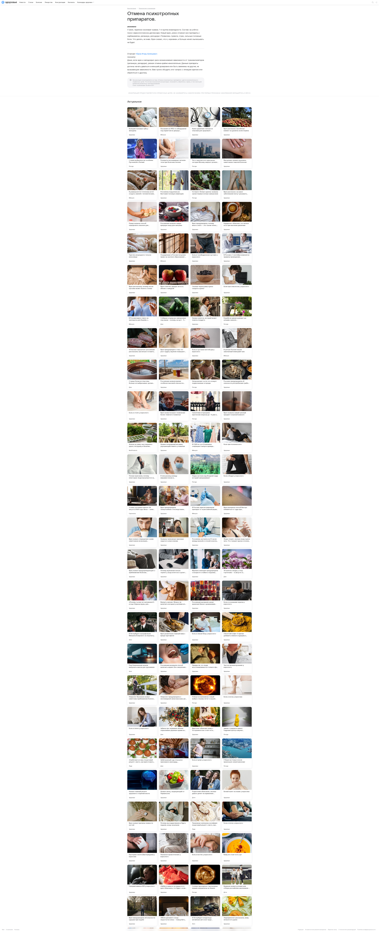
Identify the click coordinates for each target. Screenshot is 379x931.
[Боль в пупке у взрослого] (205, 753)
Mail (3, 929)
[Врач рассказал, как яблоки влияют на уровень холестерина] (237, 122)
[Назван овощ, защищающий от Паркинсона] (174, 785)
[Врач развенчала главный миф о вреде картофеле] (174, 627)
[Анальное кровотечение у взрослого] (174, 848)
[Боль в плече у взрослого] (142, 721)
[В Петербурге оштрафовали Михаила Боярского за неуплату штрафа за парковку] (142, 627)
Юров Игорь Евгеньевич (146, 54)
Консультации (131, 8)
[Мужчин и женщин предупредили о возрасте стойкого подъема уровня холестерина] (205, 564)
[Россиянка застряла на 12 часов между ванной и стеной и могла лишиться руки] (205, 532)
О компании (9, 929)
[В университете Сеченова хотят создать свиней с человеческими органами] (142, 185)
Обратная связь (332, 929)
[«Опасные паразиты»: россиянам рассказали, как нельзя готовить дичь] (142, 343)
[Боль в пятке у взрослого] (237, 816)
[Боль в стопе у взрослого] (142, 406)
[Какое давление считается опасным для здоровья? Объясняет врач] (205, 122)
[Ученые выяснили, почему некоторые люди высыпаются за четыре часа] (142, 469)
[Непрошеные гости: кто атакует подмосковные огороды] (205, 374)
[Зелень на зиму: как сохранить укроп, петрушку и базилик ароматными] (142, 437)
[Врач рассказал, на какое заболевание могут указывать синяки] (237, 185)
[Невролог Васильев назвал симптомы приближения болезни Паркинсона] (142, 690)
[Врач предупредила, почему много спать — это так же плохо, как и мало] (205, 216)
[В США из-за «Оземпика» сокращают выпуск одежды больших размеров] (205, 437)
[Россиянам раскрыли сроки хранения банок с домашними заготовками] (205, 595)
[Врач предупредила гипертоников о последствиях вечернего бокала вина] (174, 501)
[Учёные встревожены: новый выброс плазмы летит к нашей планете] (205, 690)
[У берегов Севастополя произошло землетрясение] (237, 753)
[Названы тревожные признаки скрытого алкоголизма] (174, 532)
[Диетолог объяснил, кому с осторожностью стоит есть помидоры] (205, 721)
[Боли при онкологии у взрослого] (237, 280)
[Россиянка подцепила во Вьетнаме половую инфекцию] (174, 185)
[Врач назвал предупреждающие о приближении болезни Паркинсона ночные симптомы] (142, 564)
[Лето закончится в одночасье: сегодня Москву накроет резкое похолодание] (205, 153)
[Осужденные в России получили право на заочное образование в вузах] (174, 248)
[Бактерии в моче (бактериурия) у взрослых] (142, 848)
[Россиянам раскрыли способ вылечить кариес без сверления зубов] (174, 658)
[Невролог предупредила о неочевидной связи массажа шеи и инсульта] (174, 690)
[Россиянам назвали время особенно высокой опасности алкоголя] (174, 374)
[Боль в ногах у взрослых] (237, 690)
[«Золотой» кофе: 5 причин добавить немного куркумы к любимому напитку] (237, 627)
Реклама (16, 929)
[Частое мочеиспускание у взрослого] (237, 658)
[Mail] (3, 2)
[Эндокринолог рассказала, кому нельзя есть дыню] (237, 911)
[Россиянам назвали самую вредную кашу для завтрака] (174, 216)
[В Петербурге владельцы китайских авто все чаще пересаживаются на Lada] (205, 911)
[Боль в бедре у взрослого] (237, 469)
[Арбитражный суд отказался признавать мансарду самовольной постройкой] (174, 753)
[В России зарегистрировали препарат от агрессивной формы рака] (205, 501)
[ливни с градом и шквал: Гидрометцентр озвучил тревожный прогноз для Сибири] (237, 721)
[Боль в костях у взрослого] (205, 848)
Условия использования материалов (315, 929)
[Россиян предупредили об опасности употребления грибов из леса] (237, 374)
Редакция (300, 929)
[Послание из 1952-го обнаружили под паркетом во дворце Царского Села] (174, 122)
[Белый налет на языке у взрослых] (237, 785)
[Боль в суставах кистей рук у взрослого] (205, 343)
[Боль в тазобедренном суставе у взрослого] (205, 248)
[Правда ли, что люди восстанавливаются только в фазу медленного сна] (205, 658)
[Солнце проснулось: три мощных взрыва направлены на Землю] (205, 879)
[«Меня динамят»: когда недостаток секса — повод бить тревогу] (174, 911)
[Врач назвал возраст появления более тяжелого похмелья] (174, 406)
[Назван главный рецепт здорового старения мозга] (142, 785)
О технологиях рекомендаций (347, 929)
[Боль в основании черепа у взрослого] (237, 595)
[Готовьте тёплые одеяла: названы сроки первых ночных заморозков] (205, 185)
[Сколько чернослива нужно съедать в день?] (205, 280)
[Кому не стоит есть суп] (237, 848)
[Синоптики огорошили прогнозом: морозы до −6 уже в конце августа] (205, 406)
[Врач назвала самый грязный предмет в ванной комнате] (237, 406)
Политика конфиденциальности (366, 929)
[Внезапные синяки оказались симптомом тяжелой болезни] (237, 153)
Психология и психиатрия (147, 8)
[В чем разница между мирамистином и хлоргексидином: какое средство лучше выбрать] (174, 469)
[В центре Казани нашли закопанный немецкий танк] (237, 343)
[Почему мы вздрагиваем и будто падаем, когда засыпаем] (174, 816)
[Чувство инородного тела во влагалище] (142, 248)
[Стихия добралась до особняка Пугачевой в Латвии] (142, 153)
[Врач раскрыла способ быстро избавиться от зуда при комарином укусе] (237, 501)
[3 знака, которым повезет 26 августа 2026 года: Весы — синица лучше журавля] (142, 501)
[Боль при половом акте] (237, 437)
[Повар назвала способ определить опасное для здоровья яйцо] (142, 216)
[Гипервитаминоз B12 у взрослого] (142, 879)
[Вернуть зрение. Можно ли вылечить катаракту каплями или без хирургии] (174, 595)
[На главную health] (10, 2)
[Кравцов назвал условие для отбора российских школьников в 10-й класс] (237, 879)
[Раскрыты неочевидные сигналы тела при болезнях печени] (174, 153)
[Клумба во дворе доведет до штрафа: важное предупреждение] (237, 311)
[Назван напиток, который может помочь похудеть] (205, 311)
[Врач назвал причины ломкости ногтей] (142, 816)
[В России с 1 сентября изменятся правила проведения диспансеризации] (237, 248)
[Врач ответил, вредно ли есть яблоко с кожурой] (174, 280)
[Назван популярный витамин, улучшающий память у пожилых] (174, 437)
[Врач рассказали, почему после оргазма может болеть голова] (142, 280)
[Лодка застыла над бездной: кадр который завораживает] (205, 469)
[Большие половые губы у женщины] (142, 122)
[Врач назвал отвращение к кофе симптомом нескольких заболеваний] (142, 532)
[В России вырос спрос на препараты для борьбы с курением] (142, 311)
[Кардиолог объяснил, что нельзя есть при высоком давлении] (237, 216)
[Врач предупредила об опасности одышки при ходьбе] (142, 911)
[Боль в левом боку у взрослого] (205, 627)
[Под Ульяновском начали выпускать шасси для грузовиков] (142, 658)
